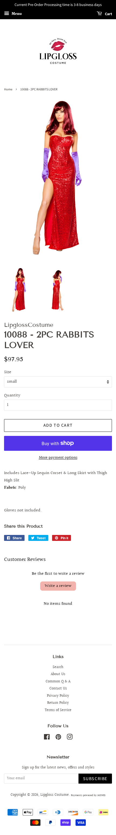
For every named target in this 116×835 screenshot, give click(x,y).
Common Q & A (58, 682)
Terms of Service (58, 710)
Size (7, 372)
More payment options (58, 458)
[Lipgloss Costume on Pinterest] (58, 738)
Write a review (58, 586)
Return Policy (58, 703)
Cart (108, 14)
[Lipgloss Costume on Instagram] (70, 738)
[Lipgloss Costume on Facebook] (47, 738)
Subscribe (95, 779)
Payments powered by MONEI (88, 795)
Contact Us (58, 689)
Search (58, 667)
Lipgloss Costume (54, 795)
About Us (58, 674)
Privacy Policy (58, 696)
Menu (16, 14)
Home (8, 89)
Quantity (12, 395)
